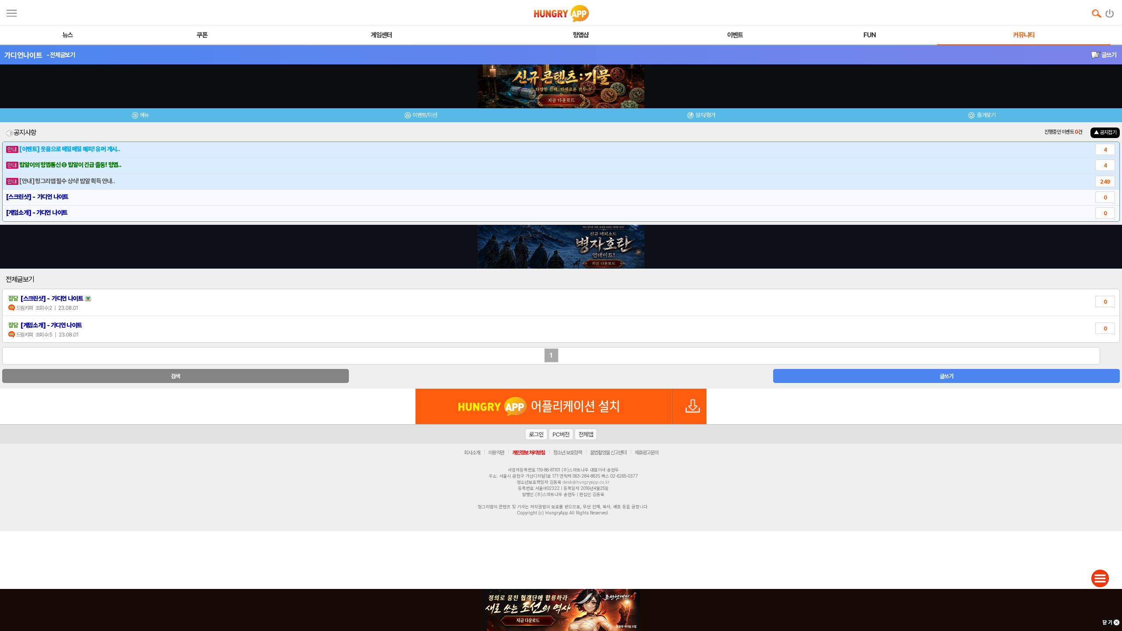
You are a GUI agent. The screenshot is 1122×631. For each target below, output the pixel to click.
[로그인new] (1110, 11)
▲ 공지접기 (1105, 132)
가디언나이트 (23, 55)
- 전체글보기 (60, 54)
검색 (175, 376)
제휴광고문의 (646, 453)
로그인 (536, 434)
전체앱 (586, 434)
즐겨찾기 (985, 115)
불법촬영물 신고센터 (608, 453)
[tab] (140, 116)
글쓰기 (1108, 54)
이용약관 (496, 453)
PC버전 (561, 434)
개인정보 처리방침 (528, 453)
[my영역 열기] (11, 12)
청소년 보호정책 (567, 453)
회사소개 (472, 453)
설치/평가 (705, 115)
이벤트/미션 (424, 115)
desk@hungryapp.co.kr (586, 482)
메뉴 (144, 115)
